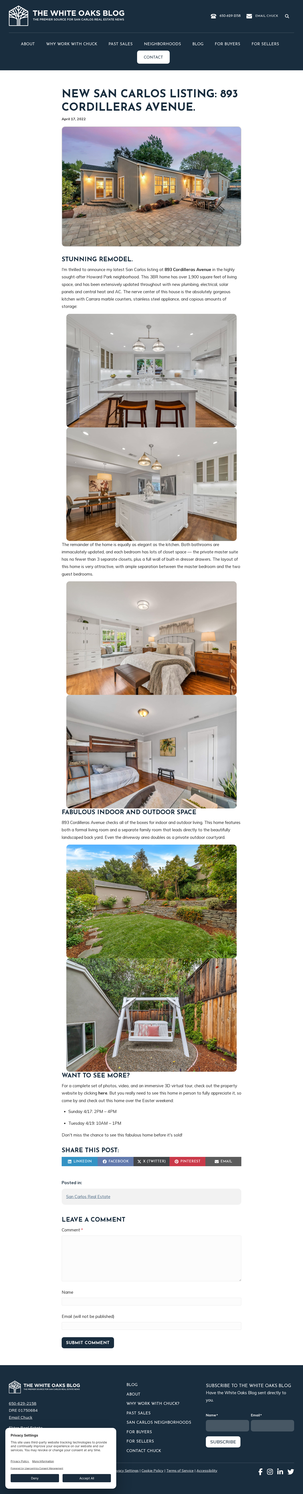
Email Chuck (266, 16)
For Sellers (265, 44)
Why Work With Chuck (71, 44)
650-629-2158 (230, 16)
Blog (197, 44)
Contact (153, 58)
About (28, 44)
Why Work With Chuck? (152, 1404)
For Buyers (227, 44)
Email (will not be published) (88, 1316)
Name (67, 1292)
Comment (72, 1230)
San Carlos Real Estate (88, 1196)
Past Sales (120, 44)
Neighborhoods (162, 44)
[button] (288, 16)
